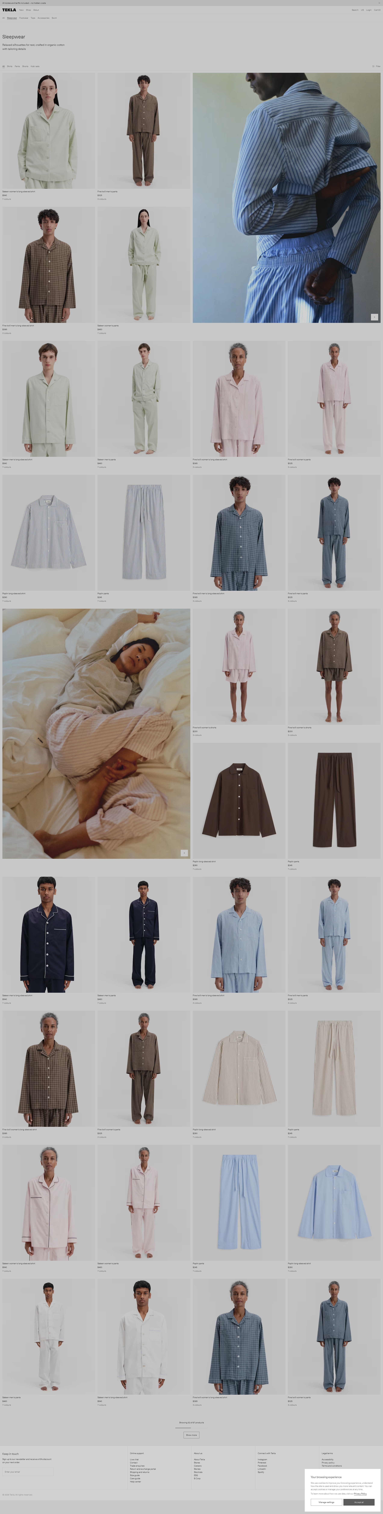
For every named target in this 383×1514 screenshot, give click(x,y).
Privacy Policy (360, 1493)
